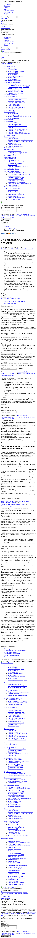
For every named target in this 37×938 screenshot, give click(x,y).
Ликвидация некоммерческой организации (20, 140)
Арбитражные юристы (14, 693)
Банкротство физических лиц (16, 194)
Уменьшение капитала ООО (16, 721)
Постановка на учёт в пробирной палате (19, 183)
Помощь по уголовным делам (16, 197)
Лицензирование (9, 121)
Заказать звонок (5, 28)
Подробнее (4, 923)
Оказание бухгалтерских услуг (17, 867)
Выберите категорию (7, 63)
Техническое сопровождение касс (17, 702)
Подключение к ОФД (14, 699)
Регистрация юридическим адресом (14, 301)
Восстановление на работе (15, 193)
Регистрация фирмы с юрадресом (17, 680)
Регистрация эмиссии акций (16, 876)
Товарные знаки (9, 149)
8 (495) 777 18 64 (5, 26)
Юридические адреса (14, 176)
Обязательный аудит (14, 185)
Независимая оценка (10, 157)
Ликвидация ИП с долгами (15, 884)
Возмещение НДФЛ (13, 832)
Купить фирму (8, 743)
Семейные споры (13, 190)
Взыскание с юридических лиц (17, 773)
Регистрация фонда (13, 118)
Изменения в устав (13, 726)
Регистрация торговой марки (16, 154)
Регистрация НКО (9, 112)
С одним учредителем (14, 870)
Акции (6, 13)
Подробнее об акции (7, 663)
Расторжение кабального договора (18, 835)
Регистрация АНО (13, 113)
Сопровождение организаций (16, 779)
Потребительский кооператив (16, 676)
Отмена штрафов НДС (14, 856)
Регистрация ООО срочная (15, 76)
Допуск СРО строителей (15, 163)
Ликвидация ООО (13, 138)
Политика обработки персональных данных (14, 892)
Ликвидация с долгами (14, 144)
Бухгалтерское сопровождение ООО (18, 87)
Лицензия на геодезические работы (18, 166)
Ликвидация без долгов (14, 847)
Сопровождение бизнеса (15, 782)
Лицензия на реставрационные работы (19, 133)
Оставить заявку (5, 298)
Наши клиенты (8, 12)
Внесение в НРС (12, 168)
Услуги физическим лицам (12, 188)
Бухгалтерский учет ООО (15, 93)
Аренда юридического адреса (16, 182)
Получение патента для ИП (16, 177)
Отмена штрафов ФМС (14, 869)
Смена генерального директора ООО (18, 858)
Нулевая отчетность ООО (15, 769)
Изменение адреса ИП (14, 724)
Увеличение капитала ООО (16, 723)
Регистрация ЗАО (13, 77)
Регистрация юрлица (10, 303)
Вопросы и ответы (9, 10)
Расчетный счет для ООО (15, 804)
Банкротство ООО (13, 802)
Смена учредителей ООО (15, 104)
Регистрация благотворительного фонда (19, 116)
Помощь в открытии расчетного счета (19, 174)
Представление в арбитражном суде (18, 692)
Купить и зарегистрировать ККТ (13, 655)
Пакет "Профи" (17, 249)
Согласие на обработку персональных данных (14, 893)
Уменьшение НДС (13, 879)
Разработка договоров (14, 806)
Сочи (2, 23)
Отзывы (6, 7)
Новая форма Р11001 (7, 501)
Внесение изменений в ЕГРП (16, 107)
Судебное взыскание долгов (12, 772)
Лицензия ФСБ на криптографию (17, 129)
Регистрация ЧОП (13, 73)
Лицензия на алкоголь (14, 124)
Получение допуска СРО (11, 160)
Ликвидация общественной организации (20, 141)
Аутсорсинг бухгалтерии (15, 84)
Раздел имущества (13, 191)
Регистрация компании (14, 801)
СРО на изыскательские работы (17, 162)
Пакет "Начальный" (6, 249)
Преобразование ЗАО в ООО (16, 873)
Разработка (4, 906)
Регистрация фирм (9, 68)
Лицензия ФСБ (12, 127)
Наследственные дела (14, 199)
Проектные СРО (12, 165)
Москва (3, 21)
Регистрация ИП (12, 69)
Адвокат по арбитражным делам (17, 695)
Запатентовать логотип (14, 151)
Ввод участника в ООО (14, 853)
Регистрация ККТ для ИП (15, 179)
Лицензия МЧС (12, 123)
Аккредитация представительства (17, 865)
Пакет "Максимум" (27, 249)
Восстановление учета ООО (16, 855)
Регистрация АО (12, 79)
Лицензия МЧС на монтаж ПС (17, 132)
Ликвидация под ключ (14, 849)
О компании (7, 4)
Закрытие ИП (12, 143)
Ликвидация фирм (9, 137)
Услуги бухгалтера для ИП (15, 88)
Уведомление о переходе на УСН (17, 98)
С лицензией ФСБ (13, 744)
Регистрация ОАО (13, 74)
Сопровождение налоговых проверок (19, 845)
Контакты (7, 6)
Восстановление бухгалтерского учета (19, 85)
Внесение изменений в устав (16, 102)
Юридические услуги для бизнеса (17, 781)
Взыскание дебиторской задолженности (19, 775)
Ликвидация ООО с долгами (16, 882)
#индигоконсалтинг (12, 223)
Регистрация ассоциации (15, 115)
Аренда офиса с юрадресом (16, 180)
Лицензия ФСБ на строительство (17, 126)
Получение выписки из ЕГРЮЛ (17, 172)
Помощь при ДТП (13, 196)
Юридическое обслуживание (12, 653)
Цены (5, 9)
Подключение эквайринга (15, 704)
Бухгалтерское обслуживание (12, 82)
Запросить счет (15, 298)
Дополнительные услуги (11, 171)
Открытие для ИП (13, 881)
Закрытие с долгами (13, 872)
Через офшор (11, 850)
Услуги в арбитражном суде (12, 690)
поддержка (12, 906)
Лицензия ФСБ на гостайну (16, 130)
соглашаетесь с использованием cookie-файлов (18, 912)
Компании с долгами (14, 861)
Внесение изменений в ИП (15, 99)
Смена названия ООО (14, 105)
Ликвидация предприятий (15, 146)
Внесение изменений (10, 96)
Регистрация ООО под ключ (16, 71)
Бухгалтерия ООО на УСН (15, 91)
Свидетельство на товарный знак (17, 152)
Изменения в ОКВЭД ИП (15, 108)
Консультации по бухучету (15, 90)
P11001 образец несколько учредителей (12, 504)
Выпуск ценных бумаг (14, 844)
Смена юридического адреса (16, 101)
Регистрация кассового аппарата (17, 701)
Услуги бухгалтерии (13, 859)
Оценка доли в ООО (14, 862)
